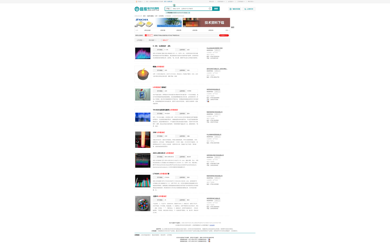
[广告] (158, 22)
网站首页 (211, 1)
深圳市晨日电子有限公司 (213, 198)
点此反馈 (212, 225)
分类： (137, 30)
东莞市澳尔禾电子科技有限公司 (215, 155)
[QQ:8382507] (208, 101)
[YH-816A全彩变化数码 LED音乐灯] (142, 117)
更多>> (227, 30)
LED (156, 16)
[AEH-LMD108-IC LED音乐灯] (142, 160)
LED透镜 (169, 235)
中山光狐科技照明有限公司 (214, 134)
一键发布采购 (236, 9)
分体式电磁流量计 (146, 235)
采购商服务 (220, 1)
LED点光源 (147, 30)
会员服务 (230, 1)
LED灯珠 (194, 30)
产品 (167, 8)
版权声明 (211, 237)
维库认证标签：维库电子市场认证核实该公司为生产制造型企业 (181, 35)
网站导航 (250, 1)
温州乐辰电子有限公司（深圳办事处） (217, 68)
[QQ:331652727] (209, 241)
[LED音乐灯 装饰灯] (142, 94)
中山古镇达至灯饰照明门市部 (215, 48)
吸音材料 (163, 235)
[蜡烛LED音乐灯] (142, 74)
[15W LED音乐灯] (142, 139)
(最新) (152, 16)
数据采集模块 (155, 235)
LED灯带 (178, 30)
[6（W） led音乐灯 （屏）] (142, 53)
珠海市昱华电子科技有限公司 (215, 112)
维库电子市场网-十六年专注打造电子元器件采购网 (147, 9)
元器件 (149, 16)
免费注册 (169, 1)
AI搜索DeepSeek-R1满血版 (178, 12)
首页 (144, 16)
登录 (165, 1)
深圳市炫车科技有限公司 (213, 89)
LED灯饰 (161, 16)
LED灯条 (162, 30)
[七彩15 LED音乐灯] (142, 203)
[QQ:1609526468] (209, 239)
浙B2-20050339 (204, 237)
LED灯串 (211, 30)
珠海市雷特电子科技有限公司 (215, 176)
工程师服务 (240, 1)
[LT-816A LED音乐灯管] (142, 181)
